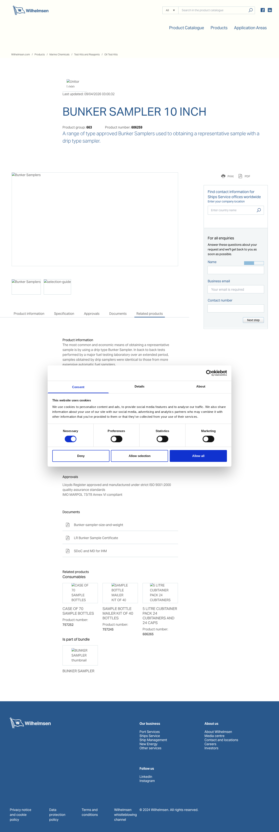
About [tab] (200, 386)
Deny (81, 456)
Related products (149, 314)
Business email (219, 281)
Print (230, 176)
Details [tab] (140, 386)
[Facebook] (263, 11)
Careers (210, 744)
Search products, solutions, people (250, 10)
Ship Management (153, 740)
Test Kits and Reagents (87, 54)
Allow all (198, 456)
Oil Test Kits (111, 54)
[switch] (116, 439)
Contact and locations (221, 740)
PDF (247, 176)
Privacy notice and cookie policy (20, 815)
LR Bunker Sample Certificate (92, 538)
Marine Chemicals (59, 54)
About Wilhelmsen (218, 732)
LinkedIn (146, 777)
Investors (211, 748)
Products (40, 54)
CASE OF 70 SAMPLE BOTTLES (78, 611)
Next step (253, 320)
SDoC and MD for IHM (86, 551)
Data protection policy (57, 815)
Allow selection (140, 456)
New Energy (148, 744)
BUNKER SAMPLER (78, 671)
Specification (64, 314)
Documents (118, 314)
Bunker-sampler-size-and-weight (94, 525)
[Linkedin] (270, 11)
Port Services (150, 732)
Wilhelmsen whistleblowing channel (125, 815)
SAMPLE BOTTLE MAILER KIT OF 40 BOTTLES (118, 613)
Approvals (91, 314)
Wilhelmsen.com (20, 54)
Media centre (214, 736)
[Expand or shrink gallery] (171, 179)
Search (259, 210)
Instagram (147, 781)
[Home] (30, 10)
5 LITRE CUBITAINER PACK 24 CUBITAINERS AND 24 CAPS (160, 615)
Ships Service (150, 736)
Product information (29, 314)
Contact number (220, 300)
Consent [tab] (78, 387)
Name (212, 262)
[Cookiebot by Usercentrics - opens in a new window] (209, 373)
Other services (150, 748)
